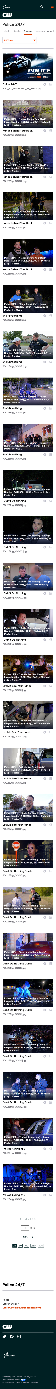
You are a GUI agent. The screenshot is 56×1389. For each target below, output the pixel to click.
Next (27, 1237)
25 (14, 1245)
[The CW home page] (28, 1327)
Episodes (16, 31)
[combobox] (19, 40)
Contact (6, 1377)
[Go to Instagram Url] (20, 1336)
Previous (29, 1219)
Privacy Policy (29, 1377)
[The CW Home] (28, 15)
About (50, 31)
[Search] (41, 7)
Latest (5, 31)
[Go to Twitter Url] (6, 1336)
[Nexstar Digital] (6, 7)
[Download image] (45, 83)
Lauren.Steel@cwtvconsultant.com (21, 1307)
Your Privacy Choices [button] (11, 1380)
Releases (40, 31)
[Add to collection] (51, 83)
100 (26, 1245)
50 (20, 1245)
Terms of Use (17, 1377)
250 (33, 1245)
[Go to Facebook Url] (13, 1336)
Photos (28, 31)
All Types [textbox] (8, 40)
